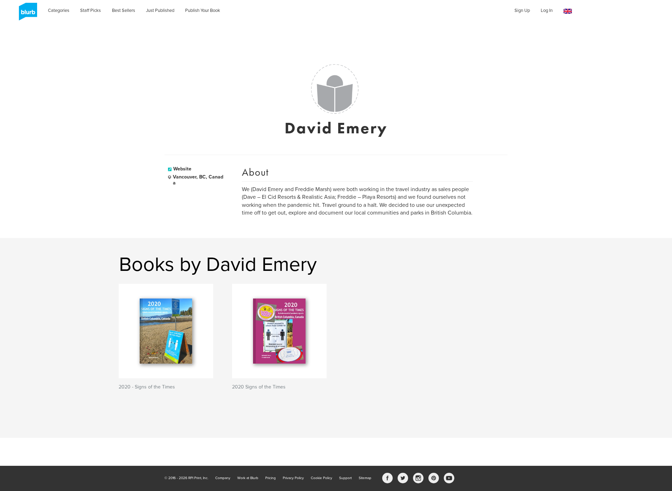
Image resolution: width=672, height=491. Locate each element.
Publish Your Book (202, 10)
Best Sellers (123, 10)
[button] (568, 11)
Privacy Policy (293, 478)
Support (345, 478)
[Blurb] (26, 13)
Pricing (270, 478)
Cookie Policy (321, 478)
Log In (547, 10)
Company (222, 478)
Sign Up (522, 10)
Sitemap (365, 478)
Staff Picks (90, 10)
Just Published (160, 10)
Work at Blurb (247, 478)
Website (182, 169)
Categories (58, 10)
